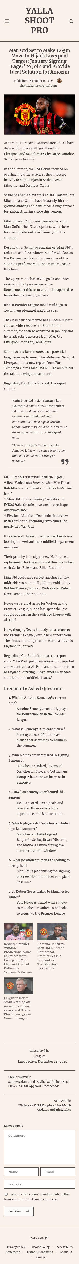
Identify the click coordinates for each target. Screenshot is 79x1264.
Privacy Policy (16, 1247)
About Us (66, 1252)
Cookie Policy (40, 1247)
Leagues (39, 1056)
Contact (41, 1257)
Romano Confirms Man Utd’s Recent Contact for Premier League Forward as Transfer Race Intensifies (51, 956)
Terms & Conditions (40, 1252)
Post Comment (18, 1211)
